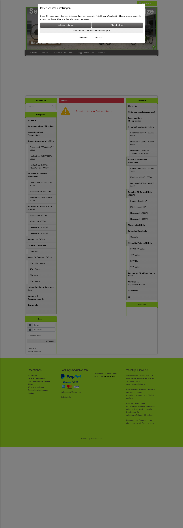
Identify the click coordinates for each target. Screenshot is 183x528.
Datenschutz (99, 37)
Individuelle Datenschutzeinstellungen (91, 31)
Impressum (83, 37)
